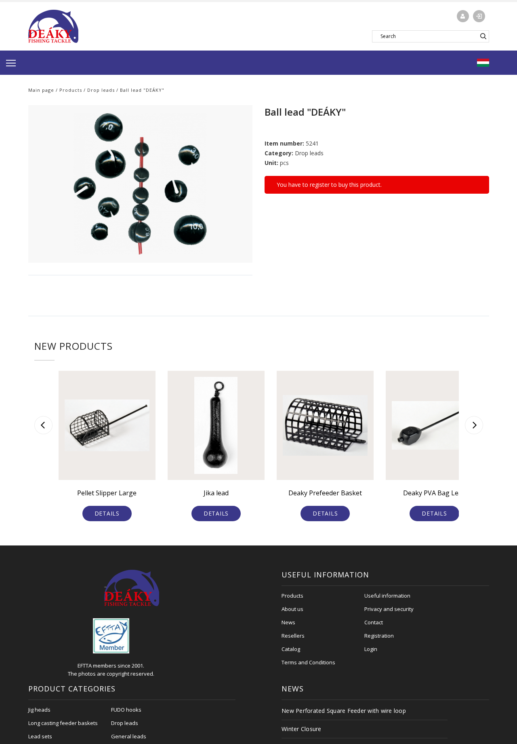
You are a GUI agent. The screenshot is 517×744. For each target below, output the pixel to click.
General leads (128, 736)
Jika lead (216, 492)
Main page (41, 90)
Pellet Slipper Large (107, 492)
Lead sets (40, 736)
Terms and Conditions (308, 662)
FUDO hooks (126, 709)
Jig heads (39, 709)
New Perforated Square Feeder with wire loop (344, 710)
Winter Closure (302, 729)
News (288, 622)
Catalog (291, 649)
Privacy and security (389, 609)
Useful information (387, 595)
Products (70, 90)
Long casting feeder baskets (63, 723)
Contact (373, 622)
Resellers (293, 635)
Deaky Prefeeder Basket (325, 492)
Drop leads (101, 90)
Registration (379, 635)
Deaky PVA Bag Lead (434, 492)
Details (107, 513)
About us (292, 609)
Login (370, 649)
